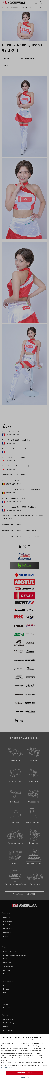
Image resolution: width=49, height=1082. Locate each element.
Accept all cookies (24, 1073)
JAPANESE (24, 1078)
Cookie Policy (6, 1067)
